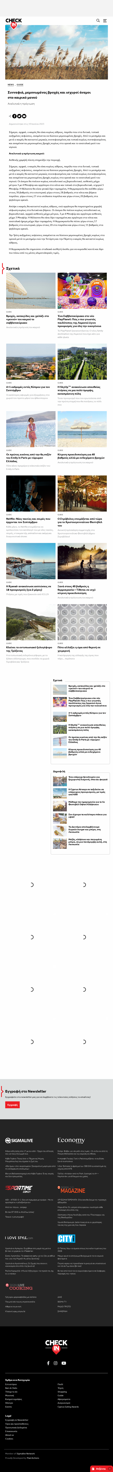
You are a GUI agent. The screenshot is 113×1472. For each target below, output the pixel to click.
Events (8, 1406)
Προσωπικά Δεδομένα (16, 1427)
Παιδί (60, 1384)
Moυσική (9, 1395)
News (11, 84)
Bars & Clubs (11, 1388)
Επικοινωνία (11, 1431)
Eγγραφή (12, 1104)
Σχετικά (13, 268)
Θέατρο (9, 1403)
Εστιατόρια (11, 1384)
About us (9, 1435)
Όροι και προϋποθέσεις (17, 1424)
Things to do (11, 1391)
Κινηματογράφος (13, 1399)
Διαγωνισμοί (64, 1403)
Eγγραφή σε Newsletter (16, 1420)
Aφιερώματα (64, 1399)
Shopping (62, 1391)
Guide (20, 84)
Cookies (9, 1438)
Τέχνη (60, 1388)
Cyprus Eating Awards (68, 1406)
